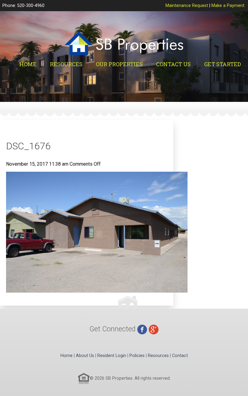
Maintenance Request (186, 5)
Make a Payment (227, 5)
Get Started (222, 64)
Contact (180, 355)
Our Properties (119, 64)
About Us (85, 355)
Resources (66, 64)
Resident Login (111, 355)
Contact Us (173, 64)
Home (28, 64)
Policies (137, 355)
